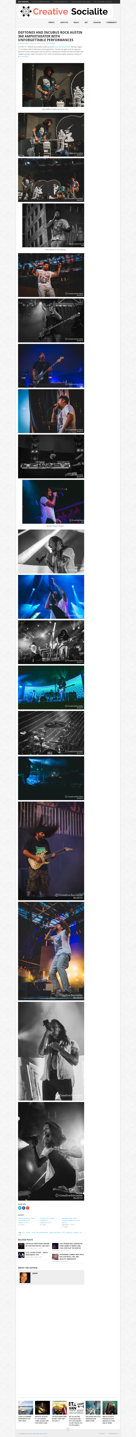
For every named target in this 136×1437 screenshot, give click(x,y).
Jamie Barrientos (23, 43)
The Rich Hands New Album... (81, 2)
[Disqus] (51, 1314)
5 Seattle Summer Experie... (41, 2)
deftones (69, 1232)
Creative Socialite (40, 1434)
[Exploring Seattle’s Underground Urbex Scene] (93, 1408)
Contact (102, 1433)
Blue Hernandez (23, 56)
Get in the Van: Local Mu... (103, 2)
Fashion (97, 22)
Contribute (113, 1433)
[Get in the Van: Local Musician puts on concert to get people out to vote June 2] (76, 1408)
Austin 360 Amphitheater (62, 47)
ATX (23, 1232)
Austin (28, 1232)
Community (111, 22)
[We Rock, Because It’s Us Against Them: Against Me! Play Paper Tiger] (42, 1408)
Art (86, 22)
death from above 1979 (57, 1232)
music (76, 22)
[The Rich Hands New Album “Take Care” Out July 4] (59, 1408)
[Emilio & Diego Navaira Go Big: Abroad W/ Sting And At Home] (110, 1408)
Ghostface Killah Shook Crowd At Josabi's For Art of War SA (71, 1220)
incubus (75, 1232)
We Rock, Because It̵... (60, 2)
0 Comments (51, 43)
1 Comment (55, 1261)
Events (52, 22)
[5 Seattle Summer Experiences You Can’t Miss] (25, 1408)
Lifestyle (64, 22)
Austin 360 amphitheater (40, 1232)
